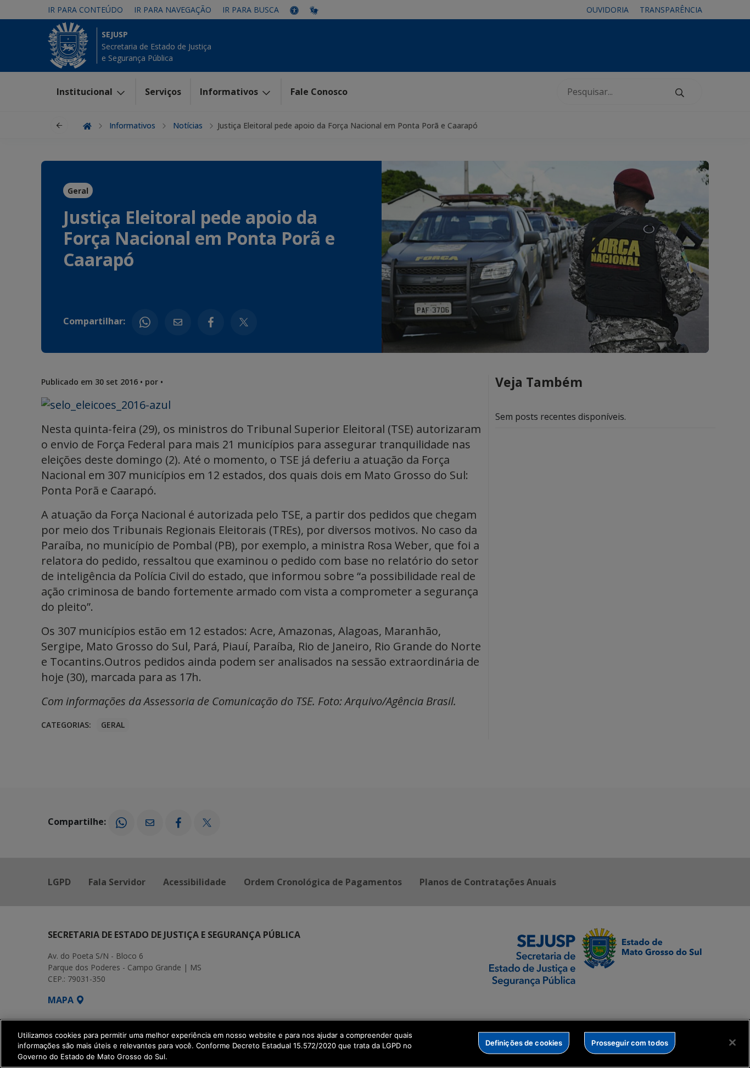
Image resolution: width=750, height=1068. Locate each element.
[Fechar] (732, 1042)
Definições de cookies (524, 1042)
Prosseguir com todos (629, 1042)
